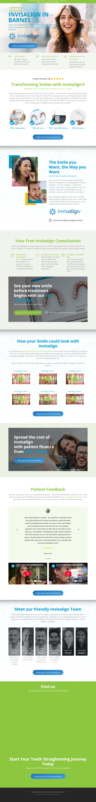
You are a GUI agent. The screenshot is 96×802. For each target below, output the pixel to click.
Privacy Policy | (48, 792)
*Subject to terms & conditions (69, 470)
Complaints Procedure (59, 792)
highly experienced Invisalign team (38, 351)
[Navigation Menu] (86, 10)
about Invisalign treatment (72, 497)
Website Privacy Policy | (37, 792)
